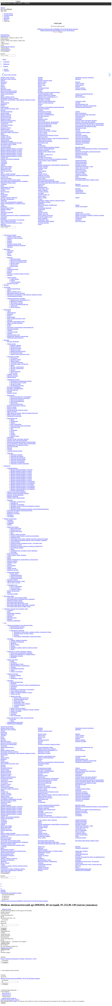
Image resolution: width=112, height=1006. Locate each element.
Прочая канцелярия (43, 108)
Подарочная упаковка (44, 177)
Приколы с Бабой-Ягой (81, 185)
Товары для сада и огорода (82, 214)
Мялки (2, 134)
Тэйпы (2, 205)
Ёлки (2, 172)
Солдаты (77, 131)
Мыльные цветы (42, 187)
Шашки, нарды (14, 436)
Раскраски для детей (81, 153)
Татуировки (78, 157)
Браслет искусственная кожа (9, 92)
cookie (15, 1001)
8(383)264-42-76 (5, 36)
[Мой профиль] (2, 881)
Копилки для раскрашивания (46, 148)
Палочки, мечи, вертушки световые (85, 122)
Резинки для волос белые (45, 80)
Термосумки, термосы (41, 210)
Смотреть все (4, 123)
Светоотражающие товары (45, 94)
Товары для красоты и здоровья (47, 95)
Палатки (3, 211)
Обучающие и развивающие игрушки (11, 142)
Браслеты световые (6, 178)
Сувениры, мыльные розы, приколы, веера (16, 608)
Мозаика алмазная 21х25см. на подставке (22, 484)
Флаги (77, 177)
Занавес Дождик (42, 174)
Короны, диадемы (43, 166)
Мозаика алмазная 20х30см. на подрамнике (22, 483)
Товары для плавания (81, 206)
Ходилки (12, 434)
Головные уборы (42, 168)
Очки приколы (42, 171)
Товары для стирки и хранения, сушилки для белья (89, 215)
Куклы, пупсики (42, 132)
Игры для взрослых (80, 113)
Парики (40, 172)
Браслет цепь (41, 85)
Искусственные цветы (16, 628)
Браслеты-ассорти (6, 89)
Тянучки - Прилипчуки (17, 368)
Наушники (41, 203)
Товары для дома (42, 212)
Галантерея (7, 287)
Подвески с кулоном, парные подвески (49, 92)
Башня (40, 144)
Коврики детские (43, 119)
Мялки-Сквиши (5, 129)
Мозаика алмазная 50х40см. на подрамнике (22, 489)
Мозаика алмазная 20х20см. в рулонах (11, 151)
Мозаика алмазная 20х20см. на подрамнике (22, 481)
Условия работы (8, 13)
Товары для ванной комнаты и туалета (11, 222)
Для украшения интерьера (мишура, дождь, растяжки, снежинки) (28, 540)
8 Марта (3, 165)
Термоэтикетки (5, 102)
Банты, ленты (42, 178)
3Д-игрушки (4, 126)
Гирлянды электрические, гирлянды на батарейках (15, 175)
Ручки (39, 105)
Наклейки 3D (42, 156)
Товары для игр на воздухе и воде (19, 354)
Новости (6, 19)
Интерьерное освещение (4, 195)
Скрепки (40, 110)
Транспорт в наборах (81, 135)
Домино (77, 111)
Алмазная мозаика (6, 147)
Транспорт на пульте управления (19, 463)
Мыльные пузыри (6, 119)
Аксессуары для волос (10, 74)
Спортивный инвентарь (44, 208)
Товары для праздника (10, 518)
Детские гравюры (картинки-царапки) (48, 147)
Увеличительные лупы (81, 104)
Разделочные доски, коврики (46, 221)
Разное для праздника (81, 175)
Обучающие (13, 430)
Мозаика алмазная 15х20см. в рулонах (11, 150)
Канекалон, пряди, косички (8, 79)
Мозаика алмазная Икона (17, 490)
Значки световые (15, 541)
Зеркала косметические (7, 94)
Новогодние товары (6, 166)
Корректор (4, 104)
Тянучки (12, 370)
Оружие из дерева (6, 145)
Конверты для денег (43, 175)
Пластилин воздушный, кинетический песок (88, 151)
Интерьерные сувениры (7, 187)
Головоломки (41, 145)
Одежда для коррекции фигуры (84, 94)
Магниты (40, 185)
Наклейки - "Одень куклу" (45, 154)
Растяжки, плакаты (80, 165)
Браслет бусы (41, 83)
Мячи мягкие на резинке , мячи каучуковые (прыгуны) (53, 138)
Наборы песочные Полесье (8, 120)
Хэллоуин (3, 160)
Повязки (40, 77)
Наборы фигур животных (45, 141)
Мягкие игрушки (43, 136)
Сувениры (3, 184)
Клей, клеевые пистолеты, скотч (10, 108)
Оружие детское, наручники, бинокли (86, 120)
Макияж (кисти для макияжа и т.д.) (48, 96)
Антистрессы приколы (7, 131)
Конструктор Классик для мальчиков (48, 122)
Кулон (2, 85)
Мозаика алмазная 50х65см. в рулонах (21, 480)
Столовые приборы (43, 222)
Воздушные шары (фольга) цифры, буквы (87, 179)
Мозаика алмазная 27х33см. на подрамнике (22, 486)
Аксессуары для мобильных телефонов (12, 202)
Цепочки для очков (80, 89)
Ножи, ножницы (42, 218)
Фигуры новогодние (6, 171)
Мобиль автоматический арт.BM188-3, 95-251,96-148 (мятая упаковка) (20, 978)
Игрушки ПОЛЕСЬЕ (6, 111)
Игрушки (6, 340)
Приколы (78, 184)
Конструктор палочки (44, 129)
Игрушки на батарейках (44, 113)
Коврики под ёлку (6, 169)
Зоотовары (10, 638)
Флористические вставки (17, 626)
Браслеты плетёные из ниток (9, 91)
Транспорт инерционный (82, 141)
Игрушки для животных (7, 199)
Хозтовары (10, 680)
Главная (3, 890)
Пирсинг (77, 82)
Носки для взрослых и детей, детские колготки (20, 718)
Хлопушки (13, 552)
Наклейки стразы (80, 147)
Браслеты (3, 88)
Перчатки (3, 218)
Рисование (78, 156)
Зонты (2, 95)
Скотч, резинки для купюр (8, 221)
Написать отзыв (5, 943)
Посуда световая (80, 172)
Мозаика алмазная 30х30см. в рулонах (11, 154)
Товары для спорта (12, 659)
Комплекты (4, 82)
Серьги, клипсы (79, 83)
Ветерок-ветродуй (6, 116)
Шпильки (78, 79)
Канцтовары (7, 309)
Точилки (77, 102)
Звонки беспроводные (7, 212)
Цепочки (40, 89)
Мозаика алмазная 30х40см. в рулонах (11, 156)
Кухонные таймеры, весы (45, 217)
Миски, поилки (42, 197)
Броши (40, 86)
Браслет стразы (42, 82)
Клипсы (77, 86)
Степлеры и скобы (80, 101)
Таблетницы (78, 95)
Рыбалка (77, 129)
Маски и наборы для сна (7, 96)
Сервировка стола (80, 169)
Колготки (3, 224)
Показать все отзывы (6, 947)
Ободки (3, 80)
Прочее (77, 197)
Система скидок (8, 15)
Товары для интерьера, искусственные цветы (20, 625)
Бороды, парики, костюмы (8, 174)
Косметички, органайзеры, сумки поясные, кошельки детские (18, 99)
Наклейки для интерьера (45, 157)
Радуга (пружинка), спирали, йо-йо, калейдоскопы (89, 125)
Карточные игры (80, 116)
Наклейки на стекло (16, 544)
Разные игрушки (42, 134)
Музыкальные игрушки (44, 111)
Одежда (40, 199)
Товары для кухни (43, 214)
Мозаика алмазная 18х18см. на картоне (12, 148)
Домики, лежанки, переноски (9, 197)
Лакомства (4, 200)
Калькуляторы (5, 107)
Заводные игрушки (6, 138)
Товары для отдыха (12, 674)
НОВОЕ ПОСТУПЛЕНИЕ (14, 723)
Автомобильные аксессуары (15, 722)
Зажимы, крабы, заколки (7, 77)
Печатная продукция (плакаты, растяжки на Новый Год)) (26, 546)
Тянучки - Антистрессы (17, 367)
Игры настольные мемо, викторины (85, 114)
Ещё (5, 623)
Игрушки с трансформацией (46, 114)
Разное (12, 549)
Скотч (2, 101)
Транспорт (78, 134)
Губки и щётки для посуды (45, 215)
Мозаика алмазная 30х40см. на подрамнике (22, 487)
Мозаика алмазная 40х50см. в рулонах (21, 478)
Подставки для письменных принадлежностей (51, 107)
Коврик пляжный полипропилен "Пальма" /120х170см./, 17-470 (18, 958)
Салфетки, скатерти (80, 174)
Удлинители (78, 218)
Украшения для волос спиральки (84, 77)
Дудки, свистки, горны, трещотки (47, 160)
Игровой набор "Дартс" (7, 208)
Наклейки (41, 153)
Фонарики (78, 219)
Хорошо (3, 1002)
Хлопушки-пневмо (80, 178)
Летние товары (5, 113)
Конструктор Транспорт (44, 125)
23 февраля (4, 163)
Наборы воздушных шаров (8, 182)
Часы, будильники (80, 221)
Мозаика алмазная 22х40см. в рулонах (11, 153)
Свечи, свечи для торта (81, 168)
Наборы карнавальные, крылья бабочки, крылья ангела (53, 165)
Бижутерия (7, 249)
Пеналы (40, 104)
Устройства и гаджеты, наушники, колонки (19, 651)
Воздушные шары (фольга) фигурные (48, 181)
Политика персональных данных (10, 999)
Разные (12, 433)
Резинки (40, 79)
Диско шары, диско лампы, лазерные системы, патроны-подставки (43, 191)
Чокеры (3, 86)
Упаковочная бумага (81, 160)
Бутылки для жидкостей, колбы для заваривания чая (15, 215)
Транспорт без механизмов (82, 139)
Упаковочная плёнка (81, 163)
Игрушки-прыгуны (43, 116)
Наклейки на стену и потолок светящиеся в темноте (52, 159)
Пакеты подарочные (81, 162)
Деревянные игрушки (7, 141)
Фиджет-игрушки (15, 371)
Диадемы (3, 83)
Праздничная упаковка (16, 547)
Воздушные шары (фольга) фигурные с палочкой (51, 182)
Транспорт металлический (82, 138)
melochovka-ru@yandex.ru (8, 46)
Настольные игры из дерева (8, 144)
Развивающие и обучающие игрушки (85, 126)
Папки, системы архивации (45, 102)
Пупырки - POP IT (6, 128)
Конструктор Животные (44, 126)
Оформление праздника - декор (84, 166)
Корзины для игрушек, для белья (47, 131)
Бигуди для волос (80, 96)
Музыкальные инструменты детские (48, 135)
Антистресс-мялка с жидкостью (9, 132)
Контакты (6, 18)
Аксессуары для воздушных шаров (10, 179)
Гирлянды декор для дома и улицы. (43, 195)
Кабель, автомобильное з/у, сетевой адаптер (13, 203)
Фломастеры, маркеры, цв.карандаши (85, 105)
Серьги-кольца (79, 85)
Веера (2, 185)
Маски (40, 163)
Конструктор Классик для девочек (47, 123)
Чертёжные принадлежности (83, 107)
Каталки (40, 117)
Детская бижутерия (43, 88)
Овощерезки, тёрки (43, 219)
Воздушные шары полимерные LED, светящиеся (14, 181)
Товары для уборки (80, 217)
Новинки (6, 70)
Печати (3, 105)
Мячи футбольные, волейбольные (47, 205)
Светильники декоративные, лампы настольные (80, 191)
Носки (40, 224)
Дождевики (4, 217)
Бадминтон (4, 206)
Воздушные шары (9, 596)
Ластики (3, 110)
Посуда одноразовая (81, 171)
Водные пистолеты (6, 117)
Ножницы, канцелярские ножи (46, 101)
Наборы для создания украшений (10, 159)
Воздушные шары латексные (46, 179)
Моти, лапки (14, 373)
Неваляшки (78, 119)
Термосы (16, 706)
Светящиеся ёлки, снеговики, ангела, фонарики (23, 550)
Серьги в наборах (80, 88)
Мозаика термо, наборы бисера (46, 151)
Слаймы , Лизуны (6, 136)
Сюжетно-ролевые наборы (82, 132)
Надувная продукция (6, 122)
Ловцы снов (41, 184)
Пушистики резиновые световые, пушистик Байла (89, 123)
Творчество (7, 466)
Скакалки (40, 206)
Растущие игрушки (80, 128)
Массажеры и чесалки (44, 99)
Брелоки (6, 285)
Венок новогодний (6, 168)
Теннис (77, 205)
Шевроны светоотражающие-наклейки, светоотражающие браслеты (29, 509)
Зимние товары (5, 139)
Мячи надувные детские (45, 139)
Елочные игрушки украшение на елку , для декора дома (26, 543)
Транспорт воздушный (81, 136)
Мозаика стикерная (43, 150)
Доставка (6, 16)
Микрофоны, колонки (44, 202)
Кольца (40, 91)
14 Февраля (4, 162)
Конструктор (41, 120)
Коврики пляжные (6, 114)
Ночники (78, 188)
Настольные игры (43, 142)
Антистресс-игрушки (7, 125)
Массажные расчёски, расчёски (9, 98)
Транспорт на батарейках (82, 142)
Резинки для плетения (81, 154)
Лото (11, 428)
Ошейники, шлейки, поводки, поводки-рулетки (51, 200)
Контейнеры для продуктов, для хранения (12, 219)
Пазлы (12, 431)
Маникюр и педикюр (44, 98)
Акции (6, 69)
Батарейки (3, 214)
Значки (40, 162)
